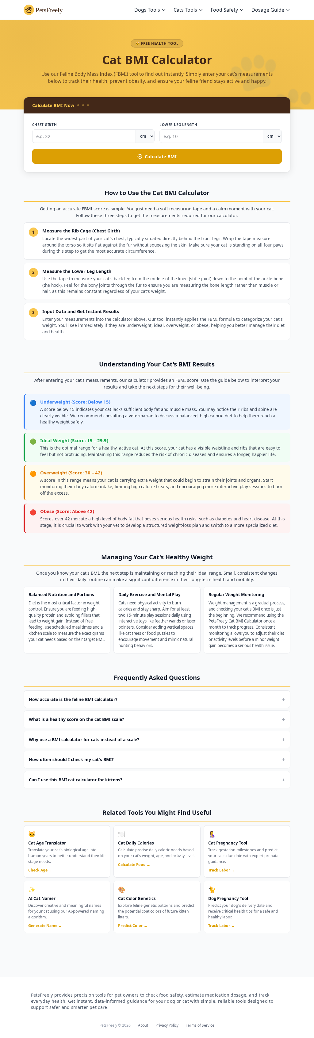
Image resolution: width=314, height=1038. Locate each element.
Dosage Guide (267, 9)
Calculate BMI (161, 156)
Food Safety (224, 9)
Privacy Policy (166, 1025)
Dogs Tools (147, 9)
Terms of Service (200, 1025)
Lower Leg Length (178, 124)
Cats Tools (185, 9)
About (143, 1025)
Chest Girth (44, 124)
